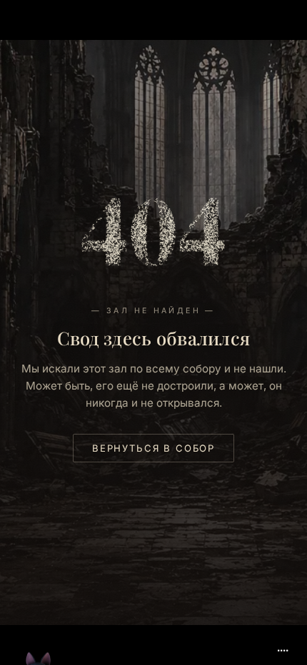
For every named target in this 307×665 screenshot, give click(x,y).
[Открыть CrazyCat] (39, 631)
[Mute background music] (282, 645)
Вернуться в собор (153, 448)
